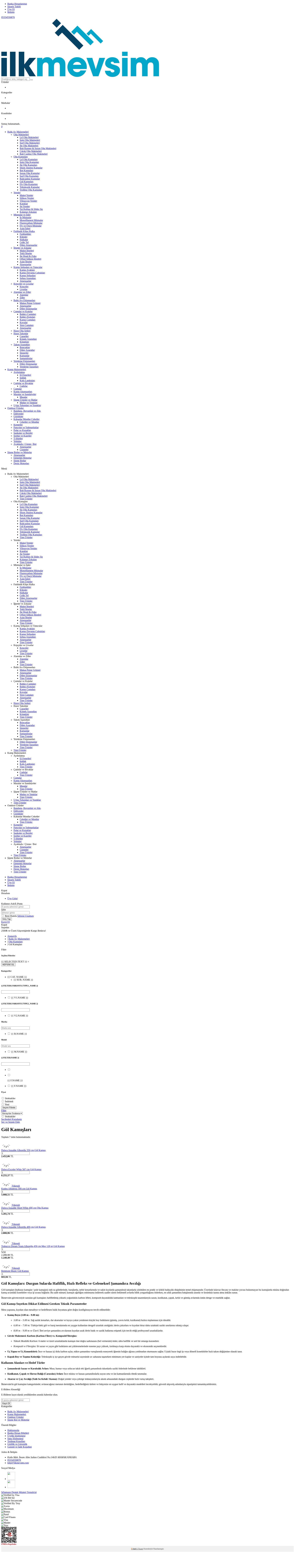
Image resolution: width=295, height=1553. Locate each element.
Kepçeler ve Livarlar (23, 283)
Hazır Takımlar (21, 333)
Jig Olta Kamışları (28, 165)
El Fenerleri (25, 375)
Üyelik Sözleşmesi (16, 1435)
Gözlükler (18, 416)
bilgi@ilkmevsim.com (18, 1463)
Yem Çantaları (26, 325)
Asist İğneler (26, 261)
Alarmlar (24, 295)
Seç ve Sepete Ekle (10, 1122)
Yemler (17, 192)
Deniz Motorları (21, 463)
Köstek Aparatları (28, 339)
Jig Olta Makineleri (29, 145)
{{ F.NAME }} (18, 1086)
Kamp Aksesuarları (23, 391)
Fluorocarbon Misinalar (31, 223)
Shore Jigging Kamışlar (31, 167)
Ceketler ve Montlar (29, 422)
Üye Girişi (12, 898)
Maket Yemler (26, 195)
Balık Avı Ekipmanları (24, 300)
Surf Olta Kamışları (29, 176)
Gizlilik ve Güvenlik (17, 1444)
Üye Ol (11, 9)
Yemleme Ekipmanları (24, 361)
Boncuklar (25, 347)
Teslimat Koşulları (16, 1441)
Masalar (23, 397)
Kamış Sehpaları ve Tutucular (28, 267)
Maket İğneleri (27, 250)
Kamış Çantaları (27, 319)
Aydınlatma (19, 372)
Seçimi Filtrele (8, 1107)
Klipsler (23, 236)
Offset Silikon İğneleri (30, 259)
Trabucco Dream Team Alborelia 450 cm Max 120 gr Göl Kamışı (33, 1246)
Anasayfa (12, 936)
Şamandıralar (26, 358)
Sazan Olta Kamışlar (30, 173)
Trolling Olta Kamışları (31, 190)
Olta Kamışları (21, 156)
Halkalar (24, 239)
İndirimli (9, 1101)
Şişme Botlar (20, 460)
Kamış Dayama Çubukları (32, 272)
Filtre (3, 1110)
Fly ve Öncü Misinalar (30, 225)
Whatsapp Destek (10, 1492)
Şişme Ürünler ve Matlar (25, 400)
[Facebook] (11, 1478)
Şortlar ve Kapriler (22, 435)
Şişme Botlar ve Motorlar (19, 452)
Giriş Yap (6, 919)
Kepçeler (24, 286)
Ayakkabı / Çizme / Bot (25, 444)
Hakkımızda (13, 1430)
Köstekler (24, 342)
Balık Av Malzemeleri (18, 131)
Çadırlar (24, 386)
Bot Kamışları (26, 170)
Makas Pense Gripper (30, 303)
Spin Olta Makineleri (30, 140)
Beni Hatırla (11, 916)
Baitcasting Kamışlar (30, 178)
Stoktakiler (10, 1098)
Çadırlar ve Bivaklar (23, 383)
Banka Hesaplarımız (17, 3)
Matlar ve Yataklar (28, 402)
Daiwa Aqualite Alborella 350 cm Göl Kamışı (23, 1150)
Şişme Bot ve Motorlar (18, 1420)
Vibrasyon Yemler (28, 201)
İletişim (10, 12)
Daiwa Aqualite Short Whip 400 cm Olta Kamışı (24, 1208)
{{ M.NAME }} (19, 1051)
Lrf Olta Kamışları (28, 159)
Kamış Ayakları (27, 270)
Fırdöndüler (25, 234)
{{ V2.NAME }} (19, 1015)
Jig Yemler (25, 206)
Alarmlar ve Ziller (22, 292)
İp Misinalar (25, 217)
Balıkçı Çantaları (28, 314)
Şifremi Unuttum (25, 916)
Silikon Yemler (27, 198)
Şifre (3, 909)
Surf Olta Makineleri (30, 143)
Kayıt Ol (5, 922)
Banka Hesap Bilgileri (18, 1433)
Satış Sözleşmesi (15, 1438)
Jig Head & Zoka (28, 256)
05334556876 (8, 17)
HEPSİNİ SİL (8, 964)
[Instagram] (11, 1487)
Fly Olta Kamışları (29, 184)
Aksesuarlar (25, 264)
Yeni (7, 1104)
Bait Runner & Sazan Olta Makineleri (38, 148)
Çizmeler (24, 449)
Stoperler (24, 353)
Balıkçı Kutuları (27, 317)
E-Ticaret (139, 1549)
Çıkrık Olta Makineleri (31, 151)
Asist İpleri (25, 228)
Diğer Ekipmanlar (28, 308)
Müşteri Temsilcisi (28, 1492)
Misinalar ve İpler (22, 214)
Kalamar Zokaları (28, 212)
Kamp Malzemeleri (16, 369)
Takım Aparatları (22, 344)
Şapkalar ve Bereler (23, 433)
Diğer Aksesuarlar (28, 245)
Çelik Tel (24, 242)
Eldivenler (19, 413)
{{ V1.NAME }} (19, 997)
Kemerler (18, 424)
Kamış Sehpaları (28, 275)
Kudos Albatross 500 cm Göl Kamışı (19, 1188)
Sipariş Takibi (14, 6)
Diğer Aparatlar (27, 350)
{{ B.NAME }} (19, 1033)
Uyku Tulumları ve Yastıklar (27, 405)
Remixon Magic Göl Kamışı (15, 1271)
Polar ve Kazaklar (22, 430)
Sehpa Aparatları (28, 278)
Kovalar (24, 322)
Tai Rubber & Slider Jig (31, 209)
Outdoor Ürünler (15, 408)
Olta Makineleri (21, 134)
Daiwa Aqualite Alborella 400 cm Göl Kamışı (23, 1227)
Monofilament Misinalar (31, 220)
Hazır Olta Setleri (22, 330)
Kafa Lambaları (27, 380)
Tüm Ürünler (26, 498)
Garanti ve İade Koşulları (19, 1447)
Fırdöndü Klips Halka (24, 231)
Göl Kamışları (26, 181)
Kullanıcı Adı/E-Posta (11, 903)
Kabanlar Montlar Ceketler (26, 419)
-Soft (133, 1549)
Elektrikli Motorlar (22, 458)
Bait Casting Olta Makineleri (33, 154)
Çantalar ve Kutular (23, 311)
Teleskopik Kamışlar (30, 187)
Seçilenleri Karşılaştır (11, 1119)
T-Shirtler (18, 438)
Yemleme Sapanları (29, 366)
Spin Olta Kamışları (29, 162)
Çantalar (18, 388)
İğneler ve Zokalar (22, 248)
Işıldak (23, 377)
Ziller (22, 297)
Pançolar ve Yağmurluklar (26, 427)
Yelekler (18, 441)
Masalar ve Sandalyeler (25, 394)
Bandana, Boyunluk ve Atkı (27, 411)
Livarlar (23, 289)
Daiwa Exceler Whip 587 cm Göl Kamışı (21, 1169)
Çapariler (24, 336)
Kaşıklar (24, 203)
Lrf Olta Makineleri (29, 137)
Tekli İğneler (26, 253)
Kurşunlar (24, 355)
